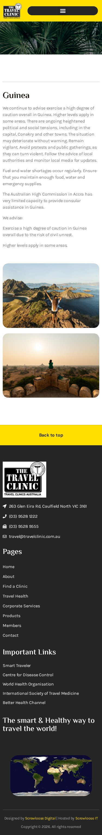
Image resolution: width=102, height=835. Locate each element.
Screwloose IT (86, 818)
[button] (62, 10)
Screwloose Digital (40, 818)
